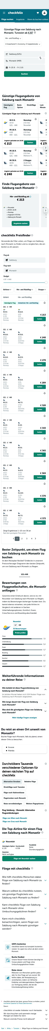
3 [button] (26, 539)
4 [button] (31, 539)
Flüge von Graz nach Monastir (15, 821)
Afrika (9, 1028)
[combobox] (26, 260)
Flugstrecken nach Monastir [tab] (15, 798)
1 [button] (17, 539)
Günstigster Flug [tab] (8, 106)
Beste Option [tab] (20, 106)
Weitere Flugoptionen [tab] (35, 804)
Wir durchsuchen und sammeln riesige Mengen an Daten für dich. (20, 1015)
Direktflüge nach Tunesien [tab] (14, 787)
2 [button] (21, 539)
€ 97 (30, 32)
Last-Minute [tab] (43, 106)
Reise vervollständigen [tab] (13, 804)
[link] (20, 223)
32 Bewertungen (19, 629)
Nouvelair (17, 621)
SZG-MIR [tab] (24, 574)
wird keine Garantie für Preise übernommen (18, 1003)
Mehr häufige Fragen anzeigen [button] (24, 718)
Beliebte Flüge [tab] (30, 782)
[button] (4, 12)
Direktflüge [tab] (31, 105)
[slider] (46, 282)
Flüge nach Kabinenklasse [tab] (14, 793)
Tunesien (16, 1028)
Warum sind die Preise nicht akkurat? (19, 1019)
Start (2, 1028)
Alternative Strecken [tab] (12, 782)
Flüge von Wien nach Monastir (15, 818)
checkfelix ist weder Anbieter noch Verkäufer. (23, 1010)
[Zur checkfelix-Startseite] (15, 13)
